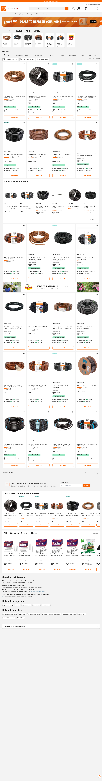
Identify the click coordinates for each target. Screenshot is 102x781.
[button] (94, 59)
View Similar (87, 278)
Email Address (64, 482)
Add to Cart (14, 117)
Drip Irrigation (30, 14)
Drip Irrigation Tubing (41, 14)
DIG (3, 596)
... (3, 14)
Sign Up (86, 485)
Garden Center (9, 14)
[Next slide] (96, 219)
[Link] (14, 91)
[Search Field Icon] (66, 8)
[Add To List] (24, 64)
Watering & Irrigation (20, 14)
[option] (98, 472)
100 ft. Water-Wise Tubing (38, 591)
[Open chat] (101, 21)
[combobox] (47, 8)
